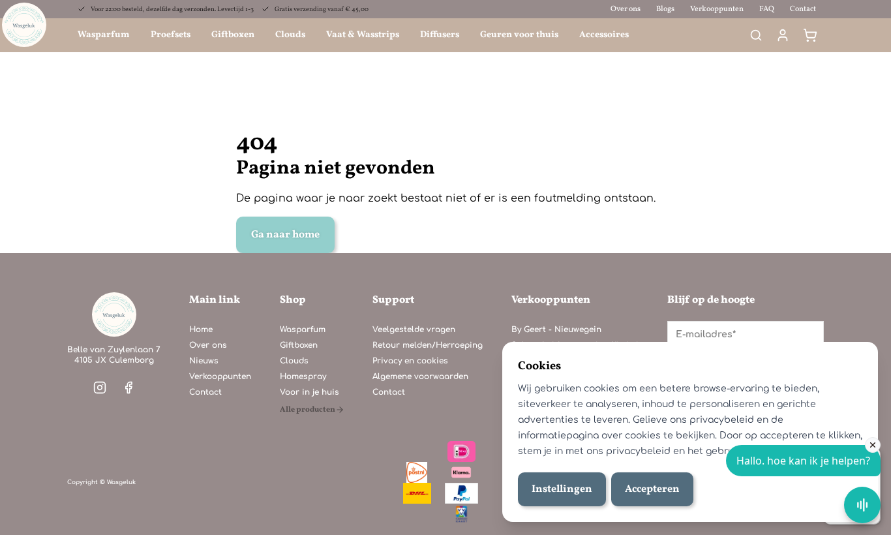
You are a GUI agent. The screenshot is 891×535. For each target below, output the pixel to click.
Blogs (665, 9)
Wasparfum (104, 35)
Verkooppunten (717, 9)
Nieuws (204, 360)
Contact (803, 9)
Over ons (626, 9)
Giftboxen (232, 35)
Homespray (303, 376)
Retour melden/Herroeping (427, 345)
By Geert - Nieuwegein (556, 329)
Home (201, 329)
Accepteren (652, 489)
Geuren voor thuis (519, 35)
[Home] (114, 314)
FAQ (766, 9)
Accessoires (604, 35)
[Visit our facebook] (128, 387)
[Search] (756, 35)
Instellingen (562, 489)
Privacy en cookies (410, 360)
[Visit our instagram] (99, 387)
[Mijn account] (782, 35)
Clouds (290, 35)
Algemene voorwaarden (420, 376)
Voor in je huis (309, 392)
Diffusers (439, 35)
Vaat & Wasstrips (362, 35)
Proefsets (170, 35)
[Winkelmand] (810, 35)
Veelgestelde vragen (413, 329)
